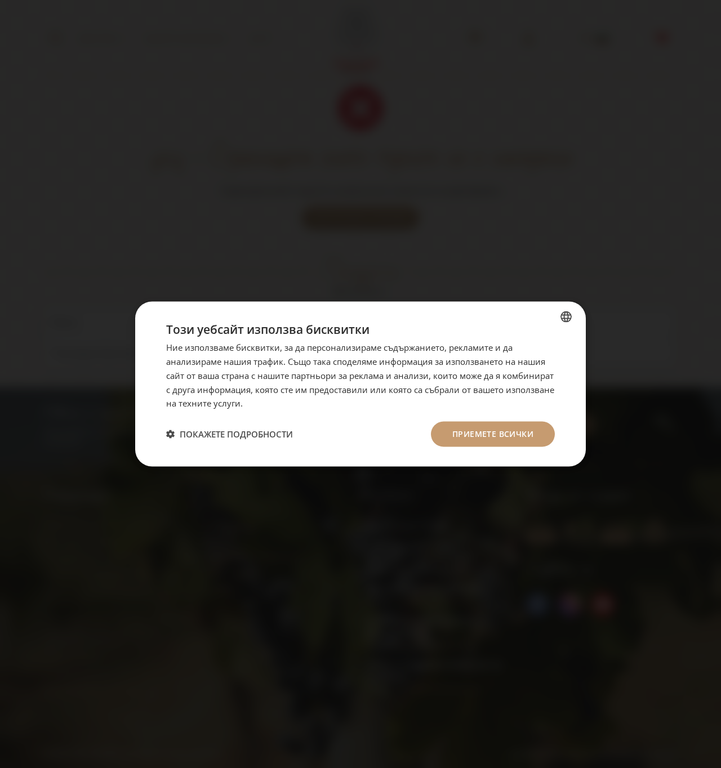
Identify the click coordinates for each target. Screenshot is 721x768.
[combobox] (566, 317)
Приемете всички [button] (492, 433)
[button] (229, 434)
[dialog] (360, 384)
